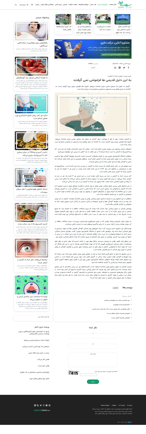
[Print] (115, 68)
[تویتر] (41, 405)
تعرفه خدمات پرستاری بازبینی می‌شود (36, 340)
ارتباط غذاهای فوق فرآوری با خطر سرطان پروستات (31, 190)
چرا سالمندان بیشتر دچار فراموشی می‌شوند (117, 300)
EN (32, 5)
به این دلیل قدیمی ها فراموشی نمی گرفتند (102, 80)
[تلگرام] (46, 405)
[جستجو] (16, 5)
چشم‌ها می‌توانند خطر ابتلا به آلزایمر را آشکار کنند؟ (32, 261)
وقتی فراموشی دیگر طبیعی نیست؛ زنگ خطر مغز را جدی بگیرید (111, 309)
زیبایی (37, 4)
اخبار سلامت (112, 4)
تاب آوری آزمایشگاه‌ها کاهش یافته (63, 28)
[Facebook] (128, 68)
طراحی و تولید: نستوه (122, 422)
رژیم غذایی (58, 4)
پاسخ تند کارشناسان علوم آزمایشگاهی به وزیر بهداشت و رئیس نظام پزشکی (33, 332)
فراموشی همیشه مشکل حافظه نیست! (118, 313)
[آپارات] (49, 405)
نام (93, 333)
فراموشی (115, 288)
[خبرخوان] (38, 405)
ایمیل (93, 344)
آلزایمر (93, 68)
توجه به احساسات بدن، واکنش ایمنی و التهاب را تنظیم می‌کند (32, 298)
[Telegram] (119, 68)
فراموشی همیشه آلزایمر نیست (120, 318)
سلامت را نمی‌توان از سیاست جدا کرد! (104, 28)
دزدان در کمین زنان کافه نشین (38, 353)
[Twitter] (124, 68)
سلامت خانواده (73, 4)
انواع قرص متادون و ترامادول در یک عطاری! (34, 372)
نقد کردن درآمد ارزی (43, 317)
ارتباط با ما (122, 405)
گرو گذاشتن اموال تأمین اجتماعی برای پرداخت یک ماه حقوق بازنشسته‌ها (123, 31)
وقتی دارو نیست (43, 366)
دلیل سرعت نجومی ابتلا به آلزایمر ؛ (119, 76)
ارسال (93, 382)
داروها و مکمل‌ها (84, 4)
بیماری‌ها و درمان (103, 4)
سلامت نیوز (123, 4)
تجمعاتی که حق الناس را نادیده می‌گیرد (35, 347)
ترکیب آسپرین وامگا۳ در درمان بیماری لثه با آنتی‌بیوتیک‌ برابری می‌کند (32, 154)
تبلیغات (114, 405)
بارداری (65, 4)
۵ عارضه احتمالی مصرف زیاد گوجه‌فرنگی (31, 78)
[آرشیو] (35, 405)
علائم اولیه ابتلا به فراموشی (121, 305)
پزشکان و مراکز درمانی (47, 4)
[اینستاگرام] (43, 405)
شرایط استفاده (105, 405)
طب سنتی (93, 4)
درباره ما (129, 405)
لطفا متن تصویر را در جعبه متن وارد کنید (106, 371)
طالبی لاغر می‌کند (43, 359)
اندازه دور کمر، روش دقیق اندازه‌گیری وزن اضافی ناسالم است (31, 117)
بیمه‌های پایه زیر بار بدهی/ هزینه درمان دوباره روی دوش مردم (83, 30)
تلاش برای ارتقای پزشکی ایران (39, 379)
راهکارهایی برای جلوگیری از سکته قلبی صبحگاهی (32, 44)
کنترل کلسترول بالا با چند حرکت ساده (32, 224)
